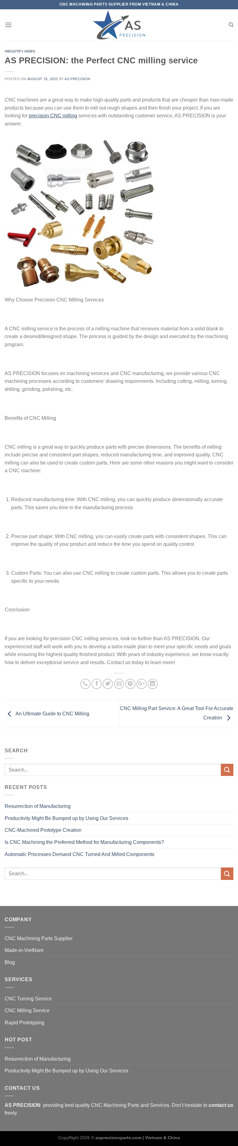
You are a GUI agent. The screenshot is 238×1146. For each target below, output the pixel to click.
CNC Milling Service (27, 1010)
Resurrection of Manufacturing (38, 806)
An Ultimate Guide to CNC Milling (52, 714)
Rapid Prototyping (24, 1022)
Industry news (20, 51)
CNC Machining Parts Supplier (39, 938)
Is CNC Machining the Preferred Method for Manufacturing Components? (84, 842)
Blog (10, 962)
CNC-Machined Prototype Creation (43, 830)
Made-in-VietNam (24, 950)
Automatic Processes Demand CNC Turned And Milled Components (79, 854)
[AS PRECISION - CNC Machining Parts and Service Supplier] (119, 24)
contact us (221, 1105)
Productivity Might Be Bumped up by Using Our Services (66, 818)
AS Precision (77, 79)
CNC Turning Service (28, 998)
